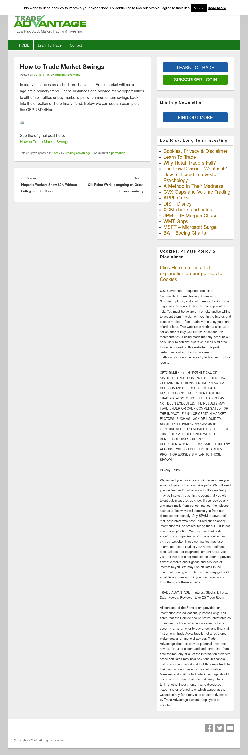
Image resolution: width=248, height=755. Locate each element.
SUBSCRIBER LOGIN (195, 79)
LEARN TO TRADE (195, 67)
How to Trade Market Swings (44, 141)
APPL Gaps (176, 197)
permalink (118, 153)
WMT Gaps (175, 220)
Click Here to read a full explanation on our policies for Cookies (192, 273)
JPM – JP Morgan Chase (190, 215)
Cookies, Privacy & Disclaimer (195, 150)
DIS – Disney (177, 203)
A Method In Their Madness (193, 185)
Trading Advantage (67, 74)
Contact (76, 45)
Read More (217, 7)
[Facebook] (209, 728)
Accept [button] (199, 8)
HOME (24, 45)
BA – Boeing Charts (184, 232)
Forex (56, 153)
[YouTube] (230, 728)
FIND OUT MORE (195, 117)
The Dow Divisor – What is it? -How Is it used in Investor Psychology (196, 174)
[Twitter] (219, 728)
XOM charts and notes (187, 209)
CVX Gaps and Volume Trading (196, 191)
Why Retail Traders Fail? (189, 162)
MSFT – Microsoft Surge (190, 226)
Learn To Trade (50, 45)
